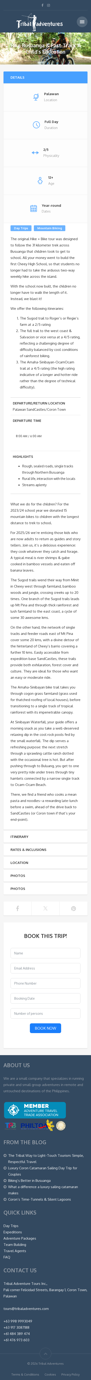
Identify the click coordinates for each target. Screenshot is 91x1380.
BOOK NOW (45, 1028)
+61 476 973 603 (17, 1340)
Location (19, 862)
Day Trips (21, 228)
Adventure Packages (20, 1238)
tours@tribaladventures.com (26, 1308)
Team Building (15, 1244)
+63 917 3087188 (16, 1327)
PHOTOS (17, 875)
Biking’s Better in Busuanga (29, 1180)
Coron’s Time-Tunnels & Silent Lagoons (39, 1199)
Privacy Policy (70, 1374)
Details (17, 77)
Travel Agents (15, 1251)
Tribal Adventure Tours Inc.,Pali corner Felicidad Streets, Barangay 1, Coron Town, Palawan (45, 1289)
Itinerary (19, 836)
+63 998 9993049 (18, 1321)
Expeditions (13, 1232)
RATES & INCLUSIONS (28, 849)
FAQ (7, 1257)
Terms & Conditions (25, 1374)
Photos (17, 888)
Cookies (50, 1374)
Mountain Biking (49, 228)
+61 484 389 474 (17, 1334)
